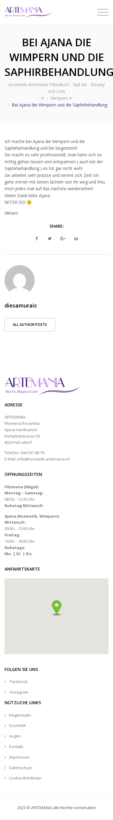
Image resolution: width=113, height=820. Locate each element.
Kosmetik (17, 725)
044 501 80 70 (32, 452)
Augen (15, 736)
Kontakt (16, 746)
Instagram (19, 692)
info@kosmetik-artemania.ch (43, 459)
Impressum (19, 757)
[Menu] (102, 12)
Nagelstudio (20, 715)
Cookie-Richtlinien (25, 778)
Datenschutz (20, 767)
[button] (56, 608)
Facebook (19, 681)
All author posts (30, 324)
